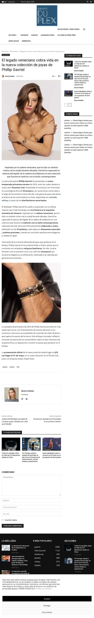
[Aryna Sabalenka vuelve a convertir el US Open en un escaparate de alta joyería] (51, 444)
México (89, 551)
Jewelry (5, 367)
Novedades (14, 51)
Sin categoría (78, 558)
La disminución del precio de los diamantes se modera (20, 548)
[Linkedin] (90, 1)
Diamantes (88, 540)
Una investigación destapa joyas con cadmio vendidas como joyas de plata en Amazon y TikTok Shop (20, 561)
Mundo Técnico (75, 553)
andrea (67, 120)
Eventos (89, 544)
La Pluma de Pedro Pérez (83, 549)
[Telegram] (48, 378)
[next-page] (69, 104)
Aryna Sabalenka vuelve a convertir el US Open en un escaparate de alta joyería (51, 455)
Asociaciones (77, 540)
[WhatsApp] (37, 378)
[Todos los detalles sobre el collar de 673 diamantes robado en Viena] (11, 444)
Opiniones (77, 555)
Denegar (47, 605)
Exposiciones (80, 545)
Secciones (5, 51)
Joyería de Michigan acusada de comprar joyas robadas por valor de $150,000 (15, 421)
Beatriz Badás (78, 71)
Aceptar (47, 599)
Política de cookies (44, 588)
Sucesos (4, 449)
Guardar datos (11, 520)
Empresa (77, 542)
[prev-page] (65, 104)
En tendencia (47, 449)
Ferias (24, 449)
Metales (81, 551)
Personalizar (47, 612)
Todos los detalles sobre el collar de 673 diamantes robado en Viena (11, 455)
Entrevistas (80, 544)
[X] (31, 378)
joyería (12, 367)
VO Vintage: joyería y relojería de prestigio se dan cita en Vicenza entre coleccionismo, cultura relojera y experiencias (31, 457)
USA (18, 367)
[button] (84, 29)
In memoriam (87, 547)
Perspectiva (88, 555)
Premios (79, 557)
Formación (76, 547)
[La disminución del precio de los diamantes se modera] (6, 548)
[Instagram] (87, 1)
